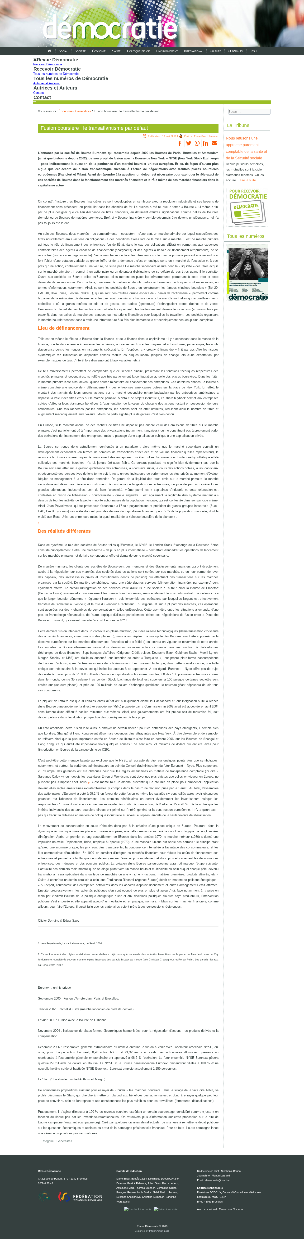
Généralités (83, 111)
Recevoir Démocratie (47, 64)
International (193, 51)
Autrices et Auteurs (46, 83)
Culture (215, 51)
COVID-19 (235, 51)
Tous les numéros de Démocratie (56, 74)
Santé (116, 51)
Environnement (167, 51)
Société (80, 51)
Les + (254, 51)
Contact (38, 93)
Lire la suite (248, 180)
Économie (99, 51)
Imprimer (213, 136)
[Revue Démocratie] (108, 24)
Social (63, 51)
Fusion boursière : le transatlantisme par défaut (94, 128)
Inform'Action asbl (159, 1231)
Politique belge (138, 51)
